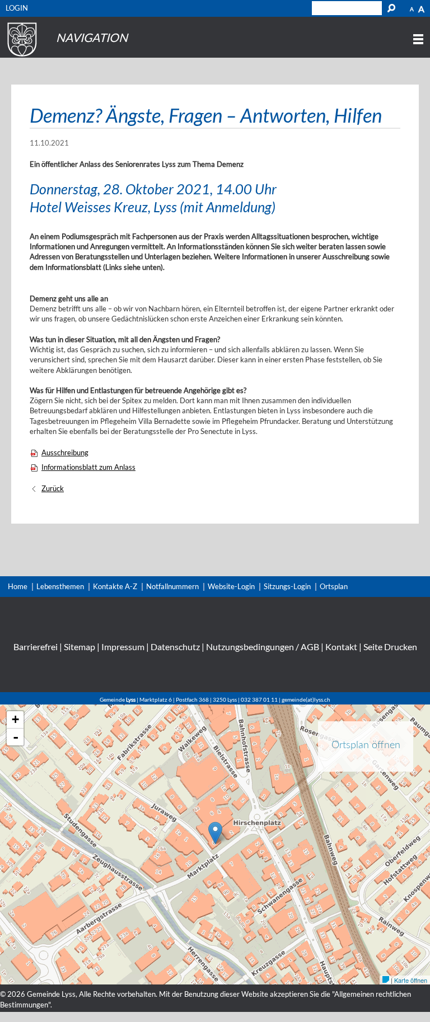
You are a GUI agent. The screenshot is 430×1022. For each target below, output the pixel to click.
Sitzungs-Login (287, 586)
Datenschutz (175, 646)
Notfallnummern (172, 586)
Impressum (122, 646)
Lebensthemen (60, 586)
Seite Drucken (390, 646)
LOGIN (17, 7)
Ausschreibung (64, 452)
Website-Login (231, 586)
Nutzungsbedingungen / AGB (262, 646)
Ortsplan (334, 586)
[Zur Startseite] (20, 56)
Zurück (52, 488)
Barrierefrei (35, 646)
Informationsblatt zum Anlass (88, 467)
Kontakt (341, 646)
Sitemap (79, 646)
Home (17, 586)
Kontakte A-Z (115, 586)
